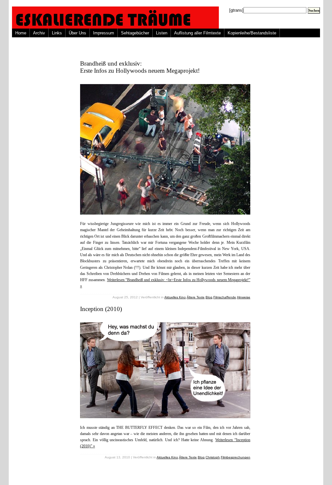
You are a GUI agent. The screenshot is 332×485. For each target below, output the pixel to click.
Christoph (213, 457)
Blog (209, 297)
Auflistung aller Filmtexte (197, 33)
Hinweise (243, 297)
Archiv (39, 33)
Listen (161, 33)
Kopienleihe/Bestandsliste (252, 33)
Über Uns (77, 33)
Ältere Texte (196, 297)
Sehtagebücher (135, 33)
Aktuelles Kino (175, 297)
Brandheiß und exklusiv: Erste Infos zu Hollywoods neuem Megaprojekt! (140, 67)
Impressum (103, 33)
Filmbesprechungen (235, 457)
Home (20, 33)
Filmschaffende (224, 297)
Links (57, 33)
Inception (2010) (101, 308)
